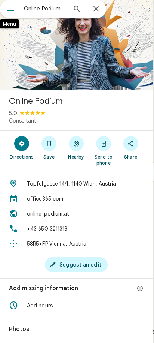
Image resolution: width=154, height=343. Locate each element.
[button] (76, 305)
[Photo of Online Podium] (76, 45)
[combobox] (45, 8)
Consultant (22, 120)
